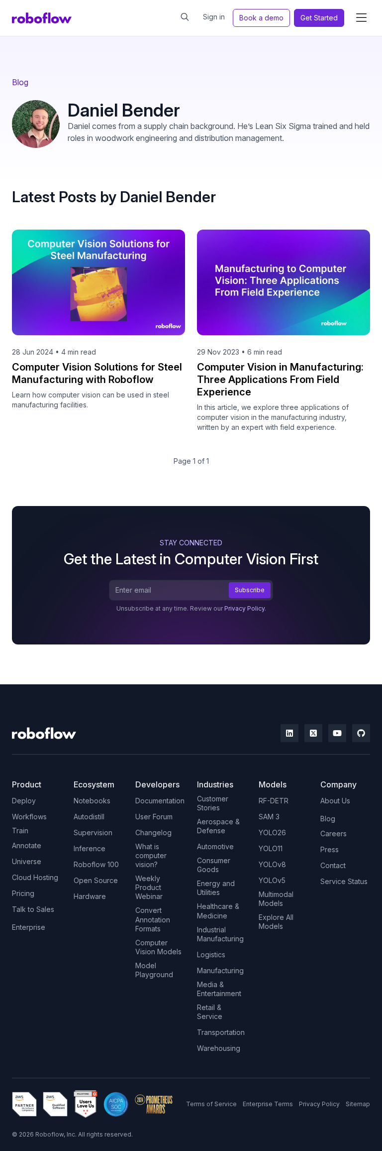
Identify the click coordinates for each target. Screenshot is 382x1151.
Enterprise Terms (268, 1104)
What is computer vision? (151, 855)
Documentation (160, 800)
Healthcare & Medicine (218, 910)
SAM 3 (269, 816)
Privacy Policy (244, 608)
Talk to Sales (33, 909)
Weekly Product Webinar (149, 887)
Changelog (153, 832)
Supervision (93, 832)
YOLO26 (272, 832)
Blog (20, 82)
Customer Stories (212, 803)
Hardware (90, 896)
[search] (185, 17)
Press (329, 849)
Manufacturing (220, 970)
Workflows (29, 816)
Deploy (24, 800)
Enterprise (28, 927)
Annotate (26, 845)
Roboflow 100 (96, 864)
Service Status (344, 881)
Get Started (319, 17)
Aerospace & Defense (218, 826)
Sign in (214, 16)
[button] (361, 18)
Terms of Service (211, 1104)
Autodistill (89, 816)
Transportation (221, 1032)
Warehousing (218, 1048)
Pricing (23, 893)
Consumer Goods (213, 865)
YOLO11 (271, 848)
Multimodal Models (276, 898)
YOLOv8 (272, 864)
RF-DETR (273, 800)
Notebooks (92, 800)
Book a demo (261, 17)
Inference (89, 848)
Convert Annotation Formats (152, 919)
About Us (335, 800)
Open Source (96, 880)
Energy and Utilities (216, 887)
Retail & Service (209, 1012)
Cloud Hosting (35, 877)
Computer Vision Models (158, 947)
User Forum (154, 816)
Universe (26, 861)
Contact (333, 865)
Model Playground (154, 970)
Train (20, 830)
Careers (333, 833)
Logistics (211, 954)
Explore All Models (276, 921)
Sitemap (358, 1104)
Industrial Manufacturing (220, 934)
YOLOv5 (272, 880)
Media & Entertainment (219, 989)
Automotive (215, 846)
